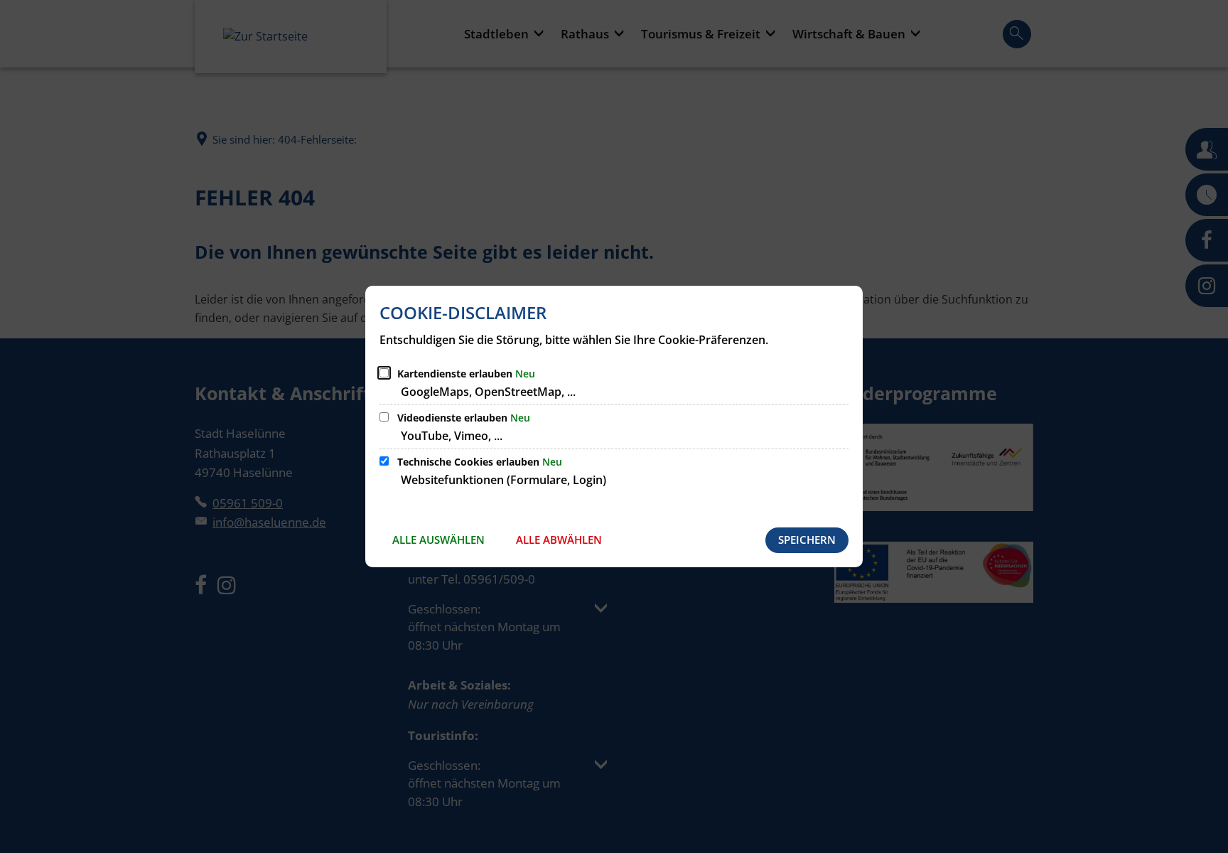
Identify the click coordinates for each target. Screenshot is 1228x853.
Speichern (807, 539)
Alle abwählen (559, 539)
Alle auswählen (438, 539)
